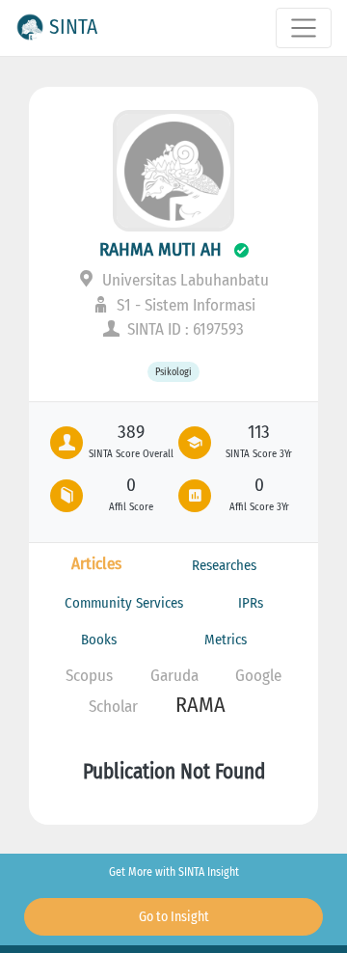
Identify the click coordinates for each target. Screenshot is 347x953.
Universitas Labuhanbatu (183, 280)
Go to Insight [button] (174, 917)
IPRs (250, 603)
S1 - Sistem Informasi (184, 305)
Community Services (124, 603)
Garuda (174, 676)
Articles (96, 564)
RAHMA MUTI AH (160, 249)
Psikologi (173, 372)
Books (99, 639)
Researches (224, 565)
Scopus (89, 676)
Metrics (225, 639)
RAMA (200, 705)
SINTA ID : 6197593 (183, 329)
